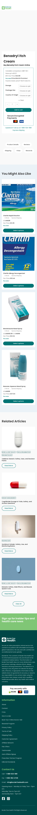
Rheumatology (7, 455)
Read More (9, 466)
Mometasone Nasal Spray (12, 329)
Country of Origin (12, 95)
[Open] (3, 3)
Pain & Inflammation (23, 452)
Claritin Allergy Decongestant (14, 273)
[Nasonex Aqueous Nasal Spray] (18, 367)
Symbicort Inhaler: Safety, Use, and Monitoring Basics (15, 545)
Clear (22, 100)
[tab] (12, 144)
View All (18, 604)
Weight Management (9, 498)
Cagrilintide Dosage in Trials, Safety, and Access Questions (17, 502)
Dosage (8, 85)
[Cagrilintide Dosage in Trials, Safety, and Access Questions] (18, 483)
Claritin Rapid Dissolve (11, 216)
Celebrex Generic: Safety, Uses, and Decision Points (18, 460)
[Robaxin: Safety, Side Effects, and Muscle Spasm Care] (18, 569)
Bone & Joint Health (8, 452)
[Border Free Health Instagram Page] (8, 799)
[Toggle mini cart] (34, 5)
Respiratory (6, 541)
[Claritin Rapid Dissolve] (18, 196)
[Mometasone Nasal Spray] (18, 309)
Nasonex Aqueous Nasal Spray (14, 386)
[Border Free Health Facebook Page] (3, 799)
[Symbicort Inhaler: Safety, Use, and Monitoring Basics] (18, 526)
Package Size (10, 90)
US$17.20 (24, 71)
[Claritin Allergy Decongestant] (18, 254)
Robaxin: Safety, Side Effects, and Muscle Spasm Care (17, 588)
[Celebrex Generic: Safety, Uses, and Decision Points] (18, 438)
